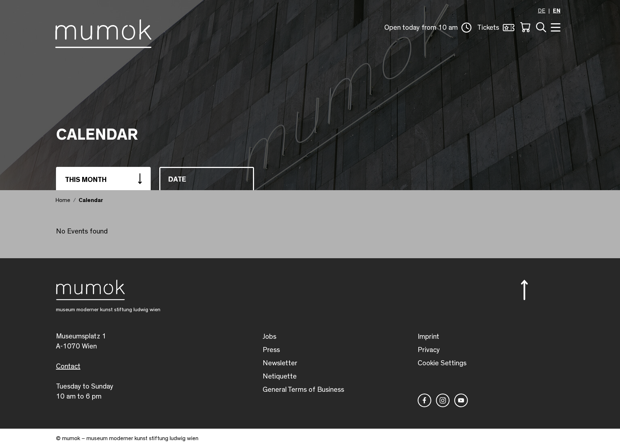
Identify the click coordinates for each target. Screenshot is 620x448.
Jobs (269, 336)
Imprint (428, 336)
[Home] (103, 32)
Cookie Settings (442, 363)
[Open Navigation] (554, 26)
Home (62, 200)
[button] (427, 27)
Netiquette (280, 376)
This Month (86, 179)
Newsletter (280, 363)
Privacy (429, 349)
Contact (68, 366)
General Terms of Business (303, 389)
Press (271, 349)
